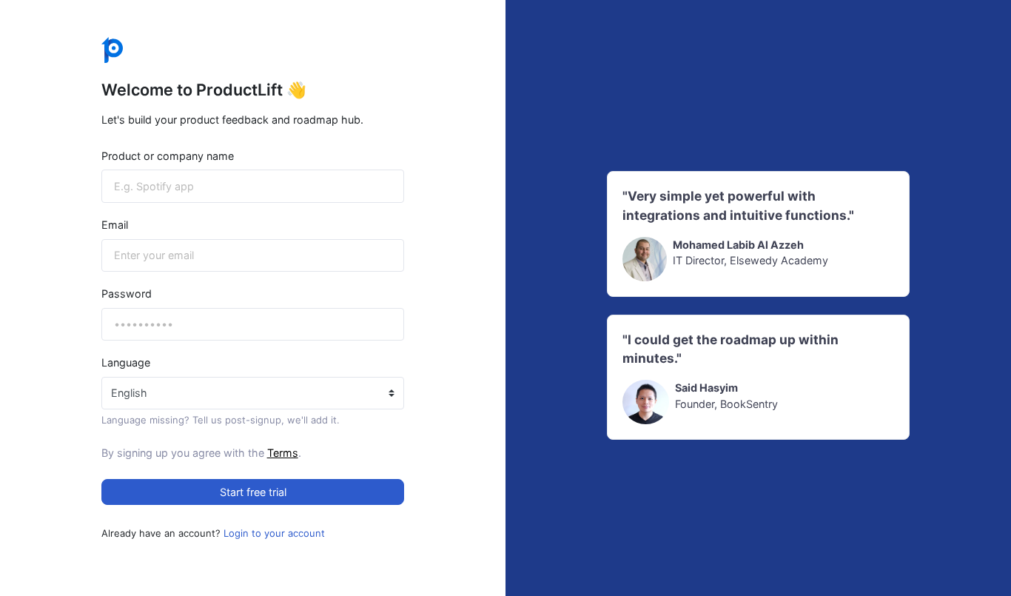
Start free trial (253, 492)
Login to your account (274, 533)
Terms (282, 452)
